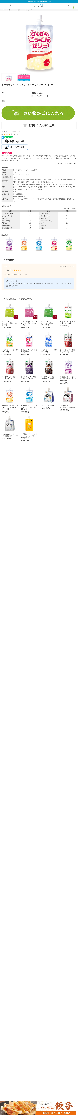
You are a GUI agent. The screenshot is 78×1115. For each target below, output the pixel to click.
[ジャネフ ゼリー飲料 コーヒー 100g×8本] (49, 366)
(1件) (17, 134)
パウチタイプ (28, 10)
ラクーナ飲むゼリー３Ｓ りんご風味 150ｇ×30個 (10, 323)
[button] (4, 5)
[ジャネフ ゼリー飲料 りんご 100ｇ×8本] (68, 339)
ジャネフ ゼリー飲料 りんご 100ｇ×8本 (67, 351)
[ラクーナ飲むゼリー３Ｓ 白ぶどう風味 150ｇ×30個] (49, 311)
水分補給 (18, 10)
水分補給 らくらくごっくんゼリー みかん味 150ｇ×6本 (10, 407)
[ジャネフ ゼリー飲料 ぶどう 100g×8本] (29, 366)
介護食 (10, 10)
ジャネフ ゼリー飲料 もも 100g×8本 (9, 378)
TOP (3, 10)
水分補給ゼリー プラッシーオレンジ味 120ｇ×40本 (29, 436)
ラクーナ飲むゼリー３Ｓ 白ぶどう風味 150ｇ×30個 (49, 323)
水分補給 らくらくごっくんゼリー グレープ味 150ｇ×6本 (68, 378)
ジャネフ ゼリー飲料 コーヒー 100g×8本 (48, 378)
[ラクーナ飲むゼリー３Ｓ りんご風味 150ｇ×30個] (10, 311)
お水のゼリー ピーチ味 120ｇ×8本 (29, 351)
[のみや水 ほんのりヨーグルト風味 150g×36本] (10, 423)
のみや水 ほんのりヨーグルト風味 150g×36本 (10, 435)
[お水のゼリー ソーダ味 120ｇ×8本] (49, 339)
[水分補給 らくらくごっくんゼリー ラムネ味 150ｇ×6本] (29, 395)
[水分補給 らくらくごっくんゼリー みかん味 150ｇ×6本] (10, 395)
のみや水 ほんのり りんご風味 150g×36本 (67, 406)
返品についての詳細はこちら (13, 131)
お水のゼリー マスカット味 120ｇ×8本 (68, 322)
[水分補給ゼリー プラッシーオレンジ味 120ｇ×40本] (29, 423)
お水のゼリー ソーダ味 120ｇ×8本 (49, 351)
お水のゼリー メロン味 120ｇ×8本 (10, 351)
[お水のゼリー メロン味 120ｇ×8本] (10, 339)
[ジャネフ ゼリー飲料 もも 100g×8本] (10, 366)
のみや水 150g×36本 (48, 405)
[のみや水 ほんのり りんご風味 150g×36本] (68, 395)
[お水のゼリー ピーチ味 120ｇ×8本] (29, 339)
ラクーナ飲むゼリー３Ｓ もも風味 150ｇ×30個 (29, 323)
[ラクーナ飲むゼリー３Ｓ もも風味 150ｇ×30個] (29, 311)
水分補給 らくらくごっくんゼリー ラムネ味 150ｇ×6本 (29, 407)
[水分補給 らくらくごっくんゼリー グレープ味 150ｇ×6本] (68, 366)
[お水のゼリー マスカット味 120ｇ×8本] (68, 311)
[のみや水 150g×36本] (49, 395)
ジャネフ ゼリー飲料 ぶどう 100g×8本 (28, 378)
